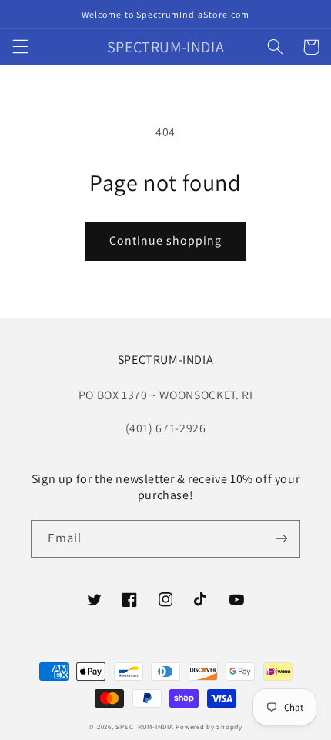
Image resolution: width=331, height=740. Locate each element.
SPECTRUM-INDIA (144, 727)
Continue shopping (165, 240)
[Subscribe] (281, 539)
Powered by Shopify (209, 727)
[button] (20, 47)
